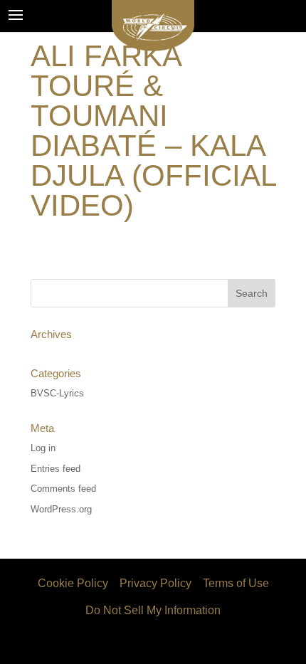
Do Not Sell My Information (153, 610)
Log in (43, 448)
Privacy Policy (155, 583)
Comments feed (63, 488)
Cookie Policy (73, 583)
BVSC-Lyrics (57, 393)
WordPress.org (61, 509)
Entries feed (55, 468)
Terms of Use (236, 583)
